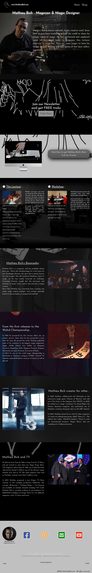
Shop (84, 5)
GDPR (87, 563)
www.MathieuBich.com (19, 5)
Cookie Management (46, 562)
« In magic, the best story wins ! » (46, 554)
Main (77, 5)
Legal (4, 563)
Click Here (46, 113)
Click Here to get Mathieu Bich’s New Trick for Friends (68, 153)
